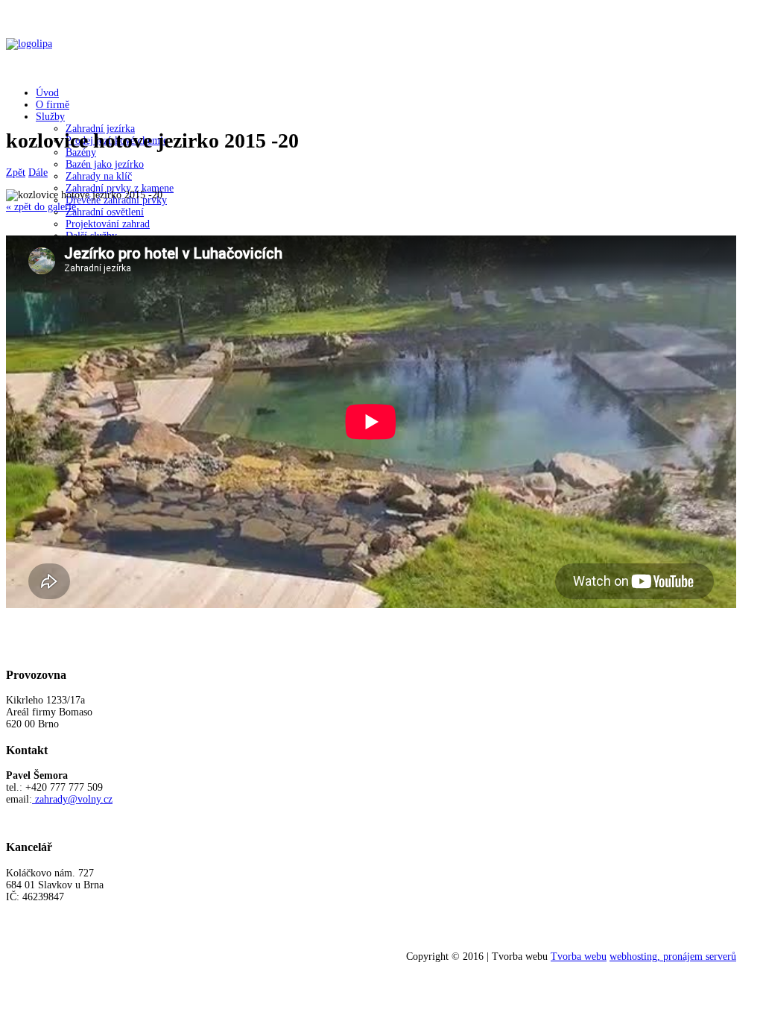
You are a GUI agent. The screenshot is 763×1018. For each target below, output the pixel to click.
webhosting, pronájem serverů (673, 956)
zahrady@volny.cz (74, 799)
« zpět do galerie (41, 206)
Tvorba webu (579, 956)
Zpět (15, 172)
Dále (38, 172)
